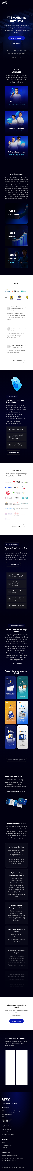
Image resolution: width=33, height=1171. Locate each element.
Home (3, 1142)
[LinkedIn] (7, 1121)
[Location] (11, 1121)
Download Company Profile (15, 791)
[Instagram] (3, 1121)
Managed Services (7, 1132)
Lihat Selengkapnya (16, 360)
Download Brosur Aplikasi (15, 759)
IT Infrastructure (6, 1129)
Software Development (8, 1134)
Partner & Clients (6, 1145)
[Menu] (29, 2)
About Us (4, 1147)
